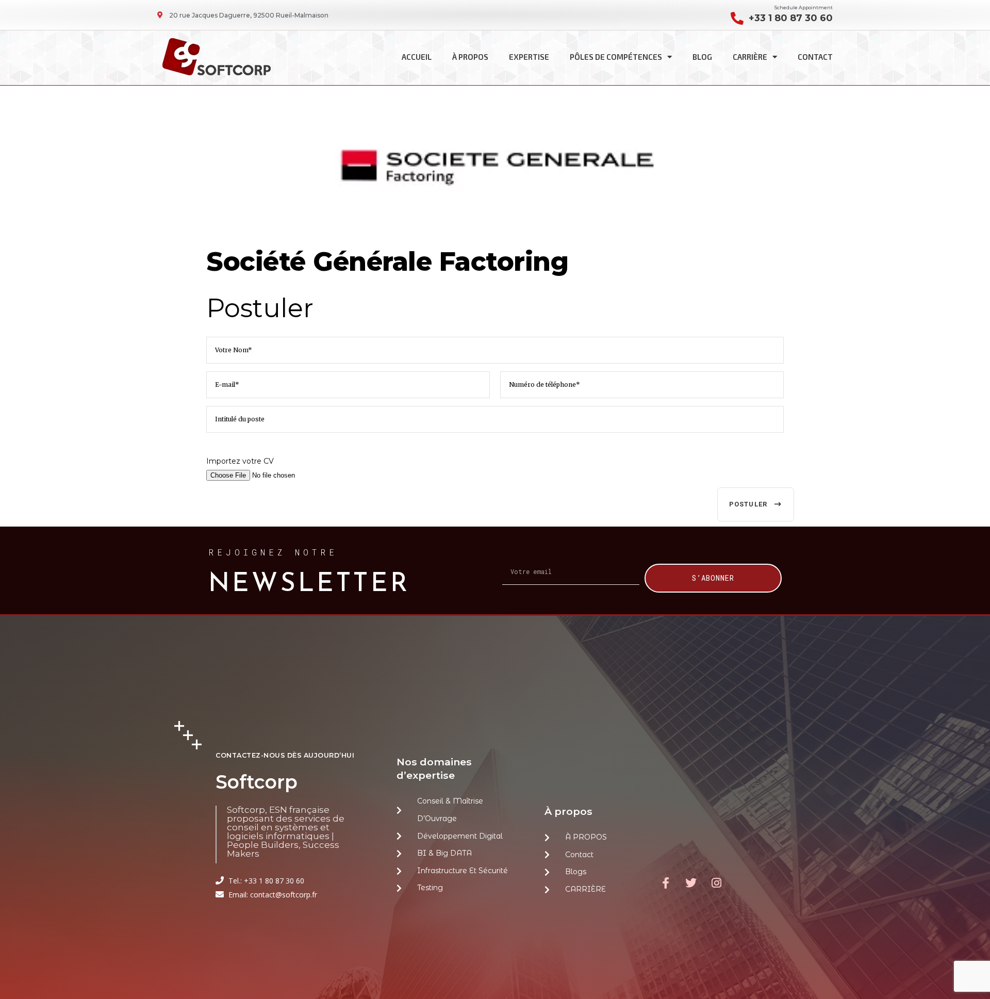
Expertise (529, 56)
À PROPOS (470, 56)
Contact (815, 56)
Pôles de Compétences (616, 56)
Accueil (417, 56)
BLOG (702, 56)
